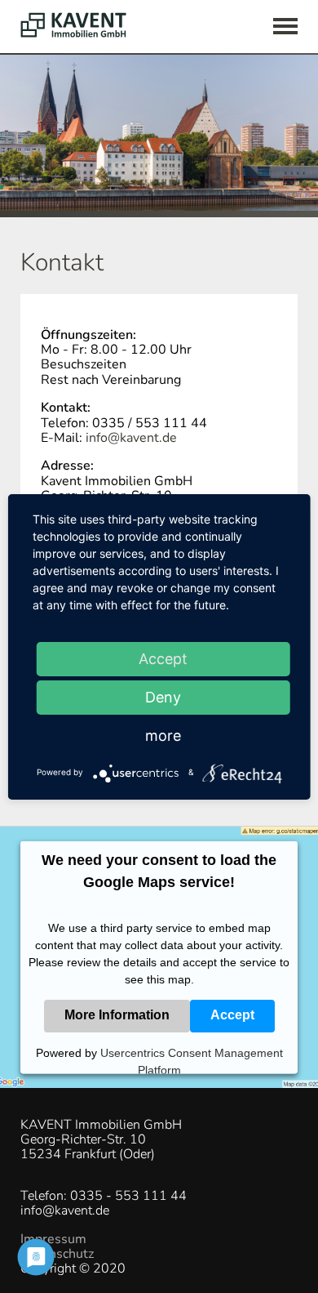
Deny (163, 697)
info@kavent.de (131, 438)
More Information (117, 1015)
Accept (232, 1015)
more (163, 735)
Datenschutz (57, 1253)
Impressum (53, 1239)
